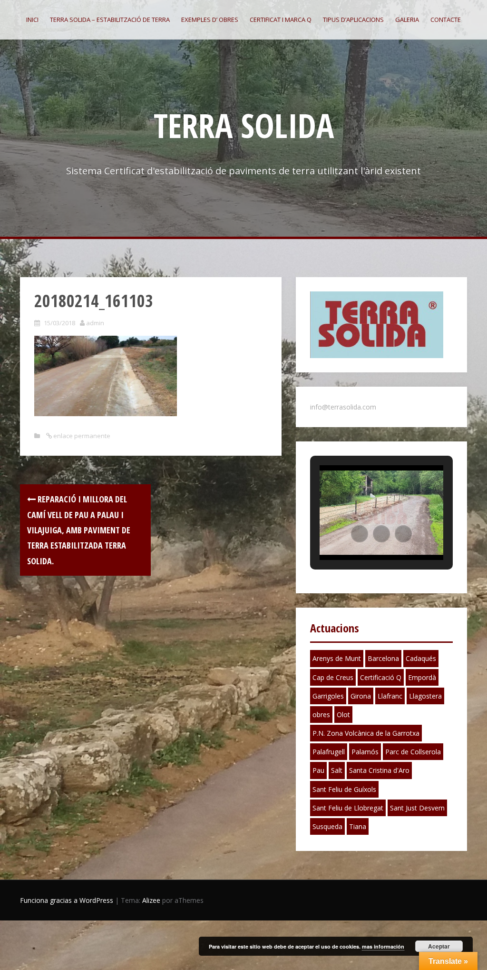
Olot (343, 714)
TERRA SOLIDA (244, 125)
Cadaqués (421, 658)
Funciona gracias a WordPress (66, 900)
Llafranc (390, 695)
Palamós (365, 751)
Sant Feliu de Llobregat (347, 807)
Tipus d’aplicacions (353, 19)
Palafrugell (328, 751)
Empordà (422, 677)
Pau (318, 770)
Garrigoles (328, 695)
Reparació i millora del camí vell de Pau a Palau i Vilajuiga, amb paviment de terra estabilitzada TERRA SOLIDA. (78, 530)
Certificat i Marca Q (281, 19)
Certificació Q (380, 677)
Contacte (445, 19)
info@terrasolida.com (343, 406)
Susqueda (327, 826)
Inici (32, 19)
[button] (359, 533)
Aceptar (439, 946)
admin (95, 323)
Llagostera (425, 695)
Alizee (151, 900)
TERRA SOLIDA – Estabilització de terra (110, 19)
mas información (383, 946)
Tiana (357, 826)
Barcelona (383, 658)
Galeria (407, 19)
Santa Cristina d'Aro (379, 770)
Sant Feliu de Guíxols (344, 789)
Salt (336, 770)
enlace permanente (81, 435)
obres (321, 714)
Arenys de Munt (336, 658)
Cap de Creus (332, 677)
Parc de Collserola (413, 751)
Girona (361, 695)
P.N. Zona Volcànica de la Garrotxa (365, 733)
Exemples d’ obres (209, 19)
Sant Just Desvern (417, 807)
